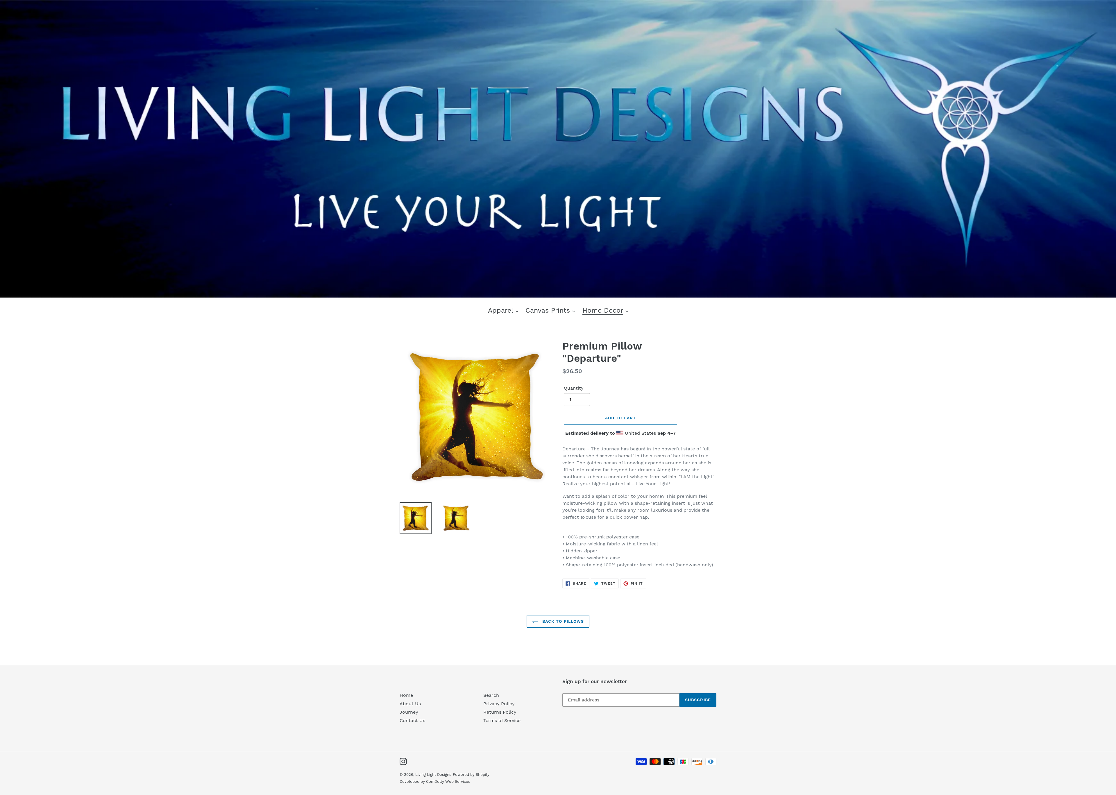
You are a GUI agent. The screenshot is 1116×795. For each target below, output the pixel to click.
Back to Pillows (562, 621)
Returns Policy (499, 712)
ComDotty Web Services (448, 781)
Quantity (574, 388)
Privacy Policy (499, 703)
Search (491, 695)
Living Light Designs (433, 774)
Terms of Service (502, 720)
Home (406, 695)
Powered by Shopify (471, 774)
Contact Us (412, 720)
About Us (410, 703)
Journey (409, 712)
